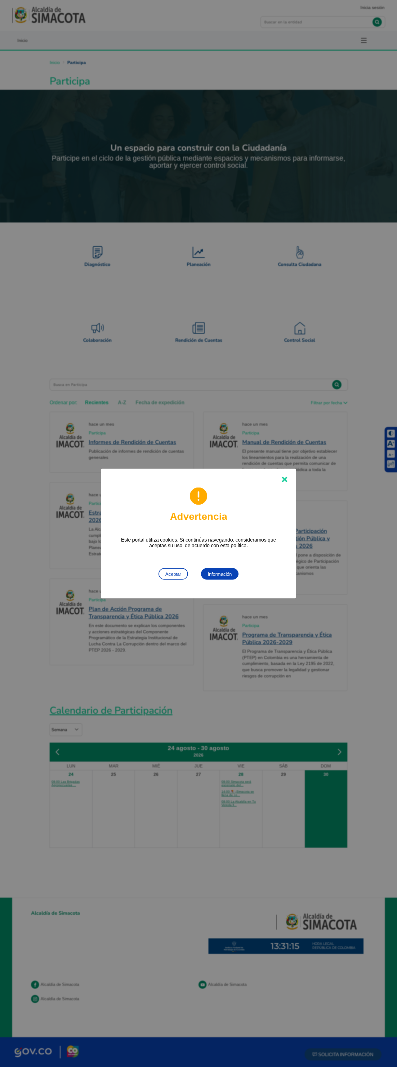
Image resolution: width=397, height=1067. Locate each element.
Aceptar (173, 574)
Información (220, 574)
